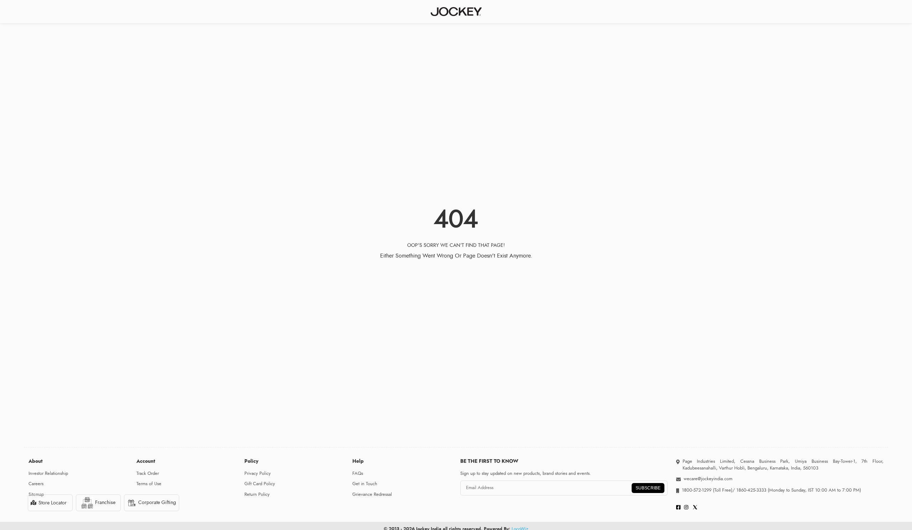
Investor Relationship (48, 473)
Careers (35, 484)
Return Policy (257, 494)
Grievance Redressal (372, 494)
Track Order (147, 473)
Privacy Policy (257, 473)
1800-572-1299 (696, 490)
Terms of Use (148, 484)
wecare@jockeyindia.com (708, 479)
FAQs (357, 473)
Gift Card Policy (259, 484)
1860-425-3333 (751, 490)
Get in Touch (364, 484)
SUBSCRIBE (648, 488)
